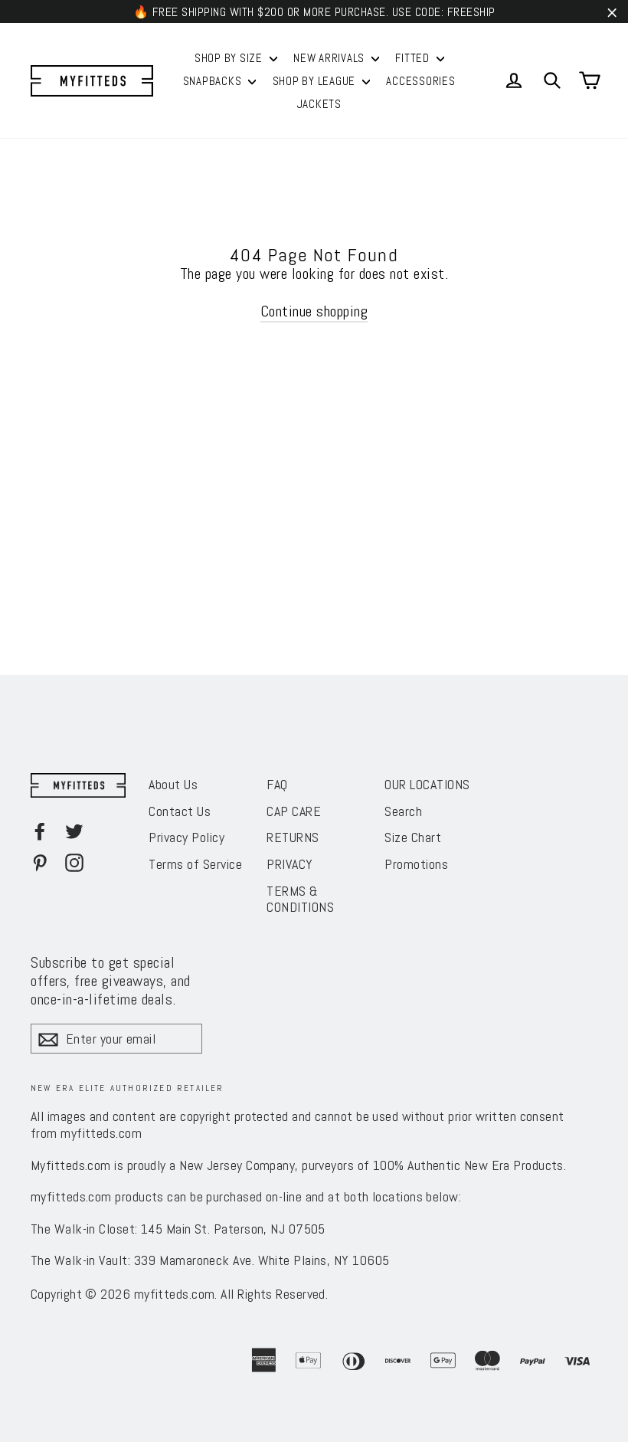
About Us (173, 784)
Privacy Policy (186, 837)
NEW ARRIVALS (330, 58)
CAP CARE (294, 811)
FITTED (413, 58)
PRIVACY (290, 864)
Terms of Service (195, 864)
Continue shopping (314, 311)
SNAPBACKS (214, 81)
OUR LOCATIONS (427, 784)
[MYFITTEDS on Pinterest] (40, 862)
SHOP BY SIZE (230, 58)
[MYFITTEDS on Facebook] (40, 831)
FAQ (277, 784)
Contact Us (180, 811)
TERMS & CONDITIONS (300, 899)
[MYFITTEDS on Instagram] (74, 862)
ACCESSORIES (420, 81)
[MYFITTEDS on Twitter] (74, 831)
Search (403, 811)
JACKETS (319, 104)
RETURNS (293, 837)
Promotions (416, 864)
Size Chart (412, 837)
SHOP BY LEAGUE (315, 81)
